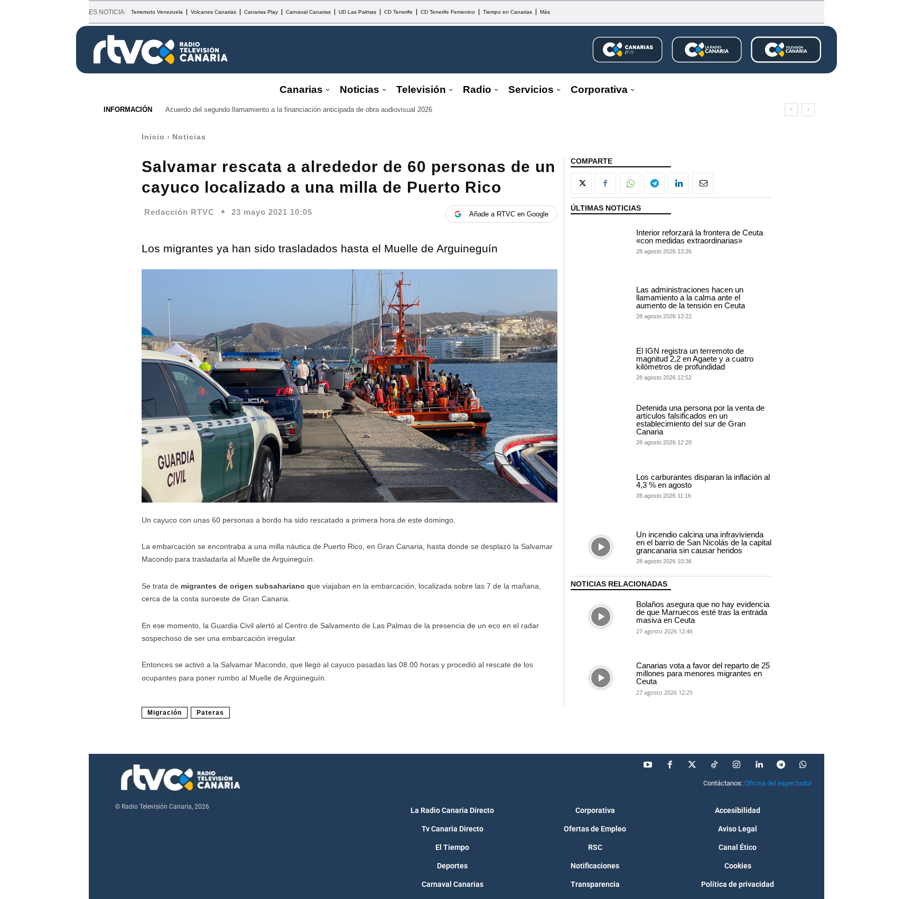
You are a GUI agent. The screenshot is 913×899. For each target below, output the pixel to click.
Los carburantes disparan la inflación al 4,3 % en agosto (703, 480)
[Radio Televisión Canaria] (160, 49)
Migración (164, 712)
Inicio (153, 137)
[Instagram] (736, 764)
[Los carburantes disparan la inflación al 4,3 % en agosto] (601, 486)
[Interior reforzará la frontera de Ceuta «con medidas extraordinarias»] (601, 241)
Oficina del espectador (778, 783)
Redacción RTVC (179, 212)
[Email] (702, 183)
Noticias (189, 137)
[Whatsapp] (803, 764)
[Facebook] (605, 183)
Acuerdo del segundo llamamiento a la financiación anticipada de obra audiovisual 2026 (298, 109)
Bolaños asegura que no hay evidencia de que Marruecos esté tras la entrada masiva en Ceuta (702, 612)
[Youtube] (647, 764)
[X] (581, 183)
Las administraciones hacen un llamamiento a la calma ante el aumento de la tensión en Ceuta (690, 297)
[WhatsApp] (629, 183)
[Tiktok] (714, 764)
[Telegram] (654, 183)
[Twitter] (692, 764)
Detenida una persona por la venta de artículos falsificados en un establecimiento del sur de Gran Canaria (700, 419)
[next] (808, 109)
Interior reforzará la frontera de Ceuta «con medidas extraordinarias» (699, 236)
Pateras (210, 712)
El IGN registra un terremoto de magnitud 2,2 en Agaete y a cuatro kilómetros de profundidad (694, 358)
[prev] (791, 109)
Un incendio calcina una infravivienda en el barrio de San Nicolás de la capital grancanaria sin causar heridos (703, 542)
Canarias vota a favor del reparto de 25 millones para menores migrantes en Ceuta (703, 673)
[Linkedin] (678, 183)
